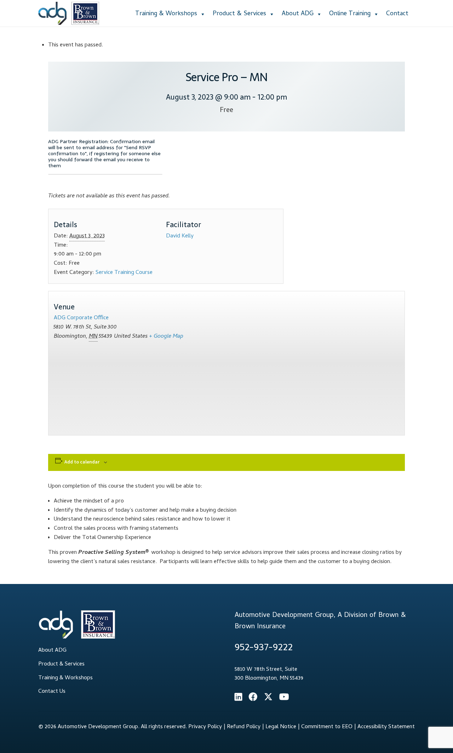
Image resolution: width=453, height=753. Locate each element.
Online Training (350, 14)
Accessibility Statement (386, 727)
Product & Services (239, 14)
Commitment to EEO (326, 727)
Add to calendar (81, 462)
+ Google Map (166, 336)
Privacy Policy (205, 727)
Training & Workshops (166, 14)
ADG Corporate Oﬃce (81, 318)
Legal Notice (280, 727)
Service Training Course (124, 272)
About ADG (298, 14)
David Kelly (180, 236)
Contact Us (51, 691)
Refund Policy (243, 727)
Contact (397, 14)
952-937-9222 (264, 648)
